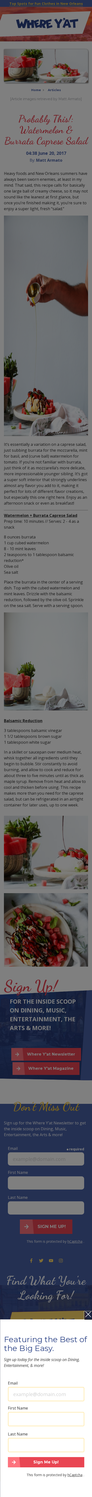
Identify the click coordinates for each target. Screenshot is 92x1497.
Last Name (18, 1434)
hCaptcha (74, 1475)
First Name (18, 1408)
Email (13, 1383)
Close (88, 1315)
